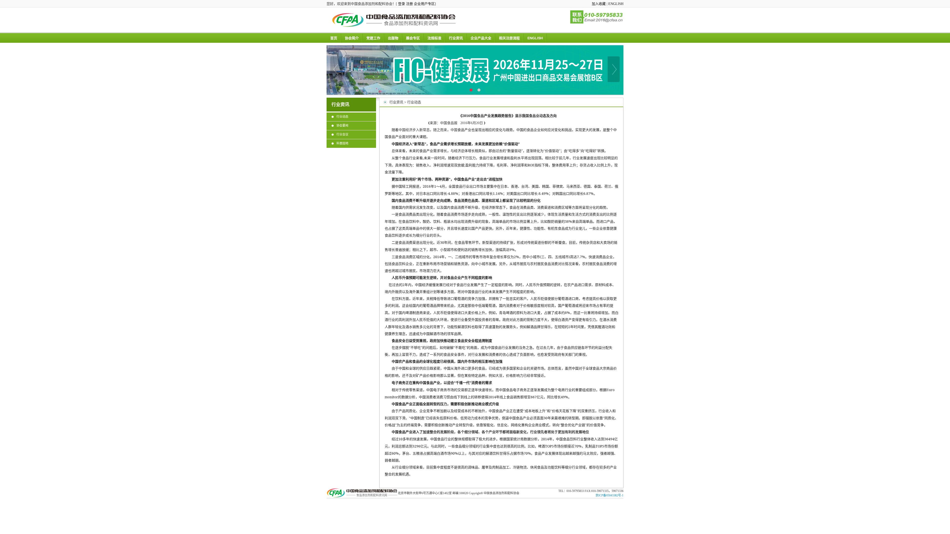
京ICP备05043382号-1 (609, 495)
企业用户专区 (424, 4)
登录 (401, 4)
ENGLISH (615, 4)
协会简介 (352, 38)
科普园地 (342, 143)
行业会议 (342, 134)
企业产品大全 (481, 38)
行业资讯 (456, 38)
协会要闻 (342, 125)
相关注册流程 (509, 38)
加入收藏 (599, 4)
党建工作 (373, 38)
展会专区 (413, 38)
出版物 (393, 38)
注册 (409, 4)
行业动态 (342, 116)
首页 (333, 38)
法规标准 (434, 38)
